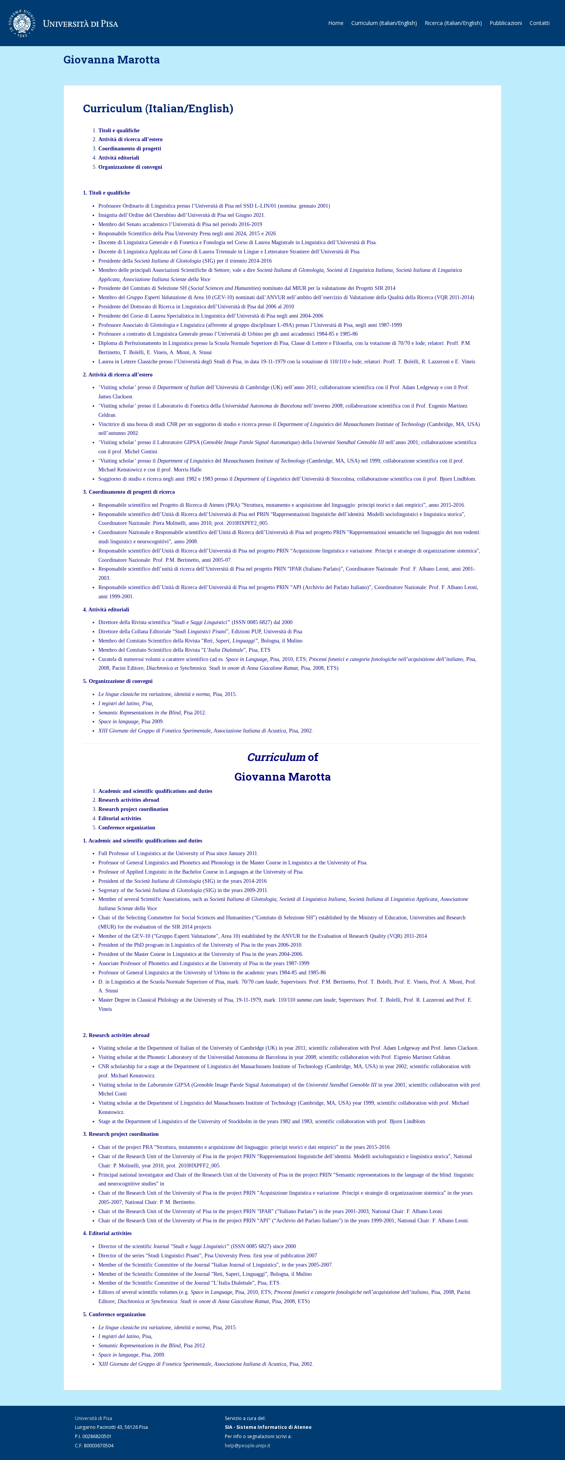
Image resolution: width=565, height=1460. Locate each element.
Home (336, 23)
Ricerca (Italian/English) (453, 23)
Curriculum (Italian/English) (384, 23)
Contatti (540, 23)
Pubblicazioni (506, 23)
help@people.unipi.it (247, 1445)
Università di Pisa (93, 1418)
